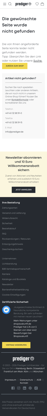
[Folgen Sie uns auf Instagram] (18, 388)
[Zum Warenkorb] (42, 4)
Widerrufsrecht (10, 218)
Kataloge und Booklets (14, 279)
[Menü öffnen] (4, 4)
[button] (23, 190)
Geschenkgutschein (12, 249)
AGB (39, 379)
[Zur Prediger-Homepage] (23, 4)
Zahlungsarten (9, 208)
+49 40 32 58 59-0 (13, 113)
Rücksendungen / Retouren (16, 239)
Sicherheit (7, 223)
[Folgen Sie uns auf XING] (36, 388)
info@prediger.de (14, 131)
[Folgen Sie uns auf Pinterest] (30, 388)
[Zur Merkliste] (37, 4)
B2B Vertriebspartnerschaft (16, 269)
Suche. (37, 61)
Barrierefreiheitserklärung (15, 289)
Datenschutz (27, 379)
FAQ (4, 233)
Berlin (29, 368)
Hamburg (21, 368)
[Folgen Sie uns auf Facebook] (13, 388)
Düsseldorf (39, 368)
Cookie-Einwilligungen (13, 294)
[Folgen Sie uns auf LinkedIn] (24, 388)
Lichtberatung (9, 263)
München (38, 371)
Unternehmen (9, 258)
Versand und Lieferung (14, 213)
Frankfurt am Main (13, 371)
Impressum (11, 379)
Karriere (6, 274)
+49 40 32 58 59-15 (13, 122)
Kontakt (24, 383)
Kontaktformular (19, 99)
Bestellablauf (9, 228)
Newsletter (7, 284)
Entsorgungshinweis (12, 244)
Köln (26, 371)
